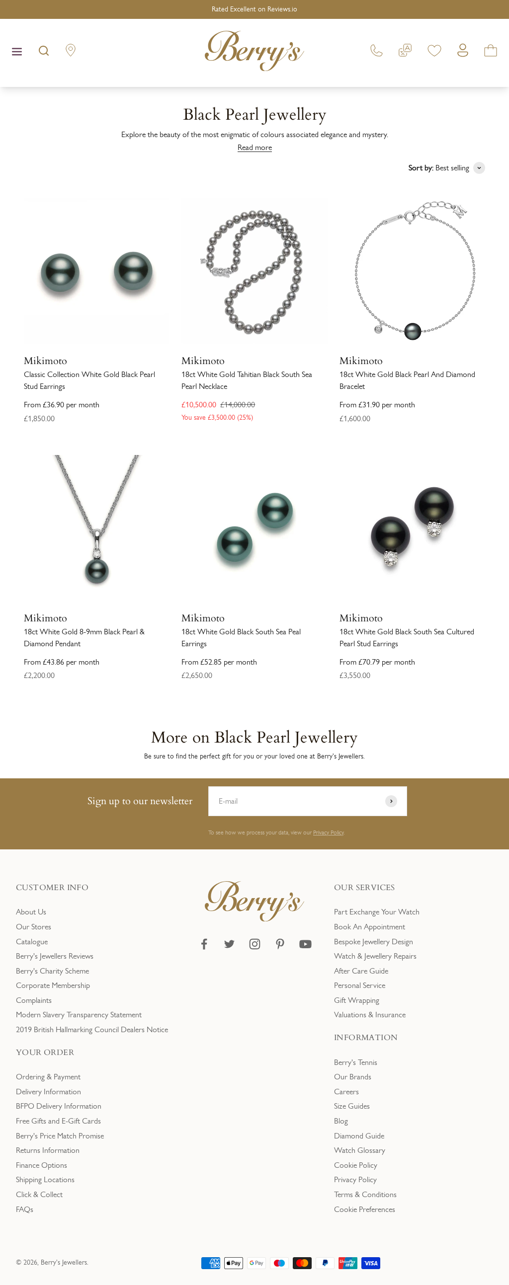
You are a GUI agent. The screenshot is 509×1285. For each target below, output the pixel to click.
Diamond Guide (359, 1135)
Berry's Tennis (355, 1062)
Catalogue (32, 941)
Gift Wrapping (356, 1000)
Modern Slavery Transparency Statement (79, 1014)
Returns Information (48, 1150)
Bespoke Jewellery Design (373, 941)
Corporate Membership (53, 985)
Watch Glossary (359, 1150)
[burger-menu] (17, 52)
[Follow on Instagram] (254, 944)
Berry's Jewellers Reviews (54, 956)
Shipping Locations (45, 1179)
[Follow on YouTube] (305, 944)
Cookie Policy (355, 1165)
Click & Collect (39, 1194)
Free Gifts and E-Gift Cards (58, 1121)
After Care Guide (361, 971)
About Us (31, 911)
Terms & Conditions (365, 1194)
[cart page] (490, 52)
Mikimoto (45, 360)
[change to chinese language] (405, 52)
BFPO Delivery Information (58, 1106)
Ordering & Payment (48, 1076)
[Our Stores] (71, 52)
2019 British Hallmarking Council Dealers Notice (92, 1029)
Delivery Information (48, 1091)
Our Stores (33, 926)
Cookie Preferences (364, 1209)
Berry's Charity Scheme (52, 971)
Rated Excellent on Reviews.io (254, 9)
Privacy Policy (328, 832)
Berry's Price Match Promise (60, 1135)
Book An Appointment (369, 926)
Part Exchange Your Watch (377, 911)
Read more (255, 147)
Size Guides (352, 1106)
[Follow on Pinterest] (280, 944)
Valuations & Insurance (370, 1014)
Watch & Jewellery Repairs (375, 956)
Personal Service (359, 985)
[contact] (376, 52)
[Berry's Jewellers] (254, 918)
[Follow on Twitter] (229, 944)
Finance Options (41, 1165)
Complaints (34, 1000)
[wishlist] (434, 52)
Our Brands (352, 1076)
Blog (341, 1121)
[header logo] (254, 53)
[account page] (462, 53)
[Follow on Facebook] (204, 944)
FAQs (24, 1209)
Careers (346, 1091)
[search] (44, 52)
